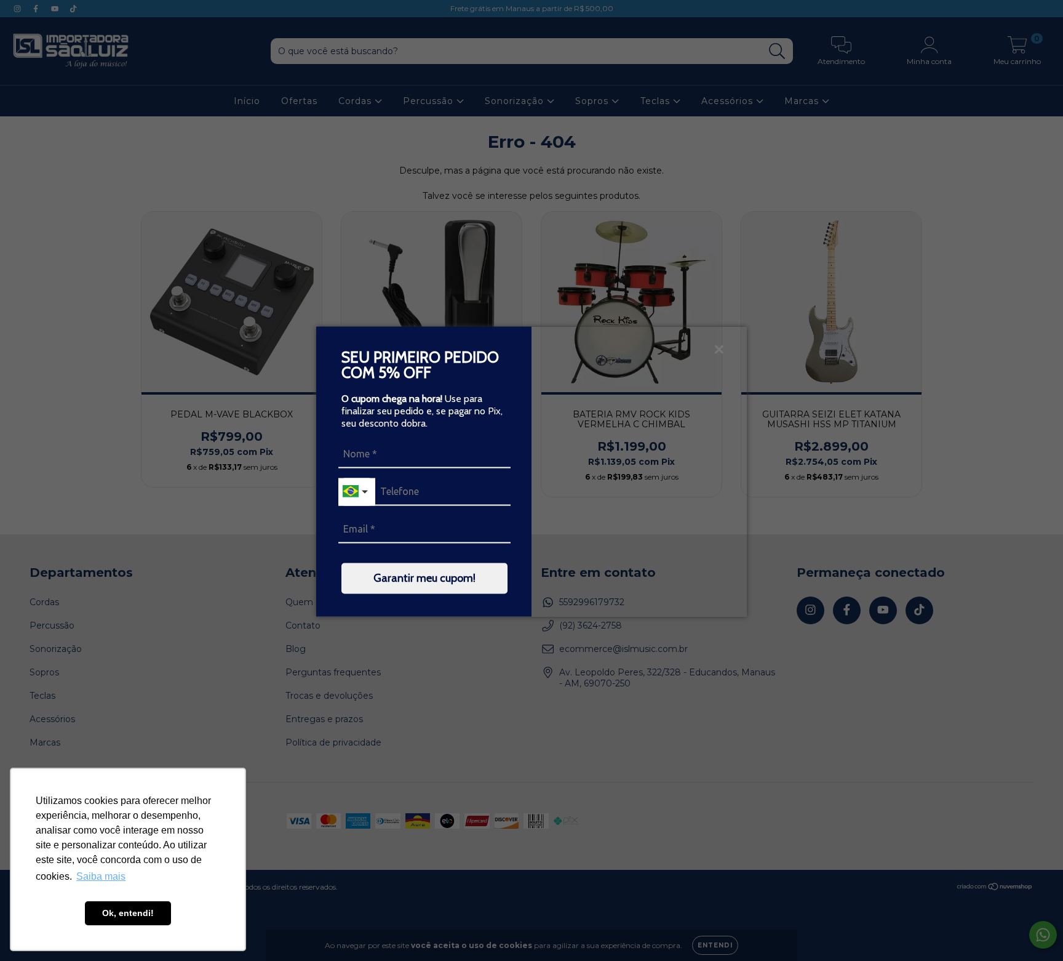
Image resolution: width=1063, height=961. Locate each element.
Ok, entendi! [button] (128, 913)
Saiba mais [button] (100, 876)
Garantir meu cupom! (424, 577)
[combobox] (356, 491)
